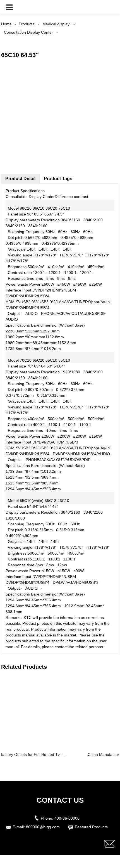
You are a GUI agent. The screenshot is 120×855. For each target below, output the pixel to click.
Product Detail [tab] (20, 178)
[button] (9, 7)
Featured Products (91, 827)
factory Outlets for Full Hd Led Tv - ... (34, 754)
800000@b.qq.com (43, 827)
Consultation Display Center (28, 32)
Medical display (55, 24)
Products (26, 24)
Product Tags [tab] (58, 178)
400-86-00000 (67, 818)
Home (6, 24)
